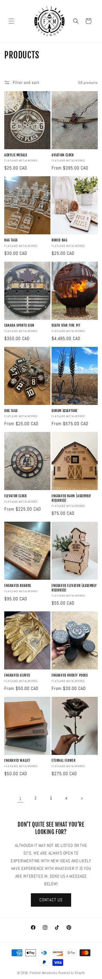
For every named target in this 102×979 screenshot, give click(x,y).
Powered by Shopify (71, 973)
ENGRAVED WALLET (17, 760)
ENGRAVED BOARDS (17, 585)
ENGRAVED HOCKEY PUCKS (70, 675)
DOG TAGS (11, 411)
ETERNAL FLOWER (63, 760)
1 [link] (20, 798)
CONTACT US (51, 899)
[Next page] (81, 798)
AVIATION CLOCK (63, 155)
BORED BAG (59, 240)
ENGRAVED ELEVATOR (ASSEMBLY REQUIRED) (74, 587)
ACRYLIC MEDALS (15, 155)
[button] (11, 21)
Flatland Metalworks (43, 973)
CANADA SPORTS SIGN (19, 325)
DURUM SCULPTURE (65, 411)
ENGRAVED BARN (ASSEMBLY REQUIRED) (71, 498)
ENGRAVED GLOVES (17, 675)
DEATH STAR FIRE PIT (66, 325)
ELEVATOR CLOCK (15, 496)
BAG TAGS (11, 240)
